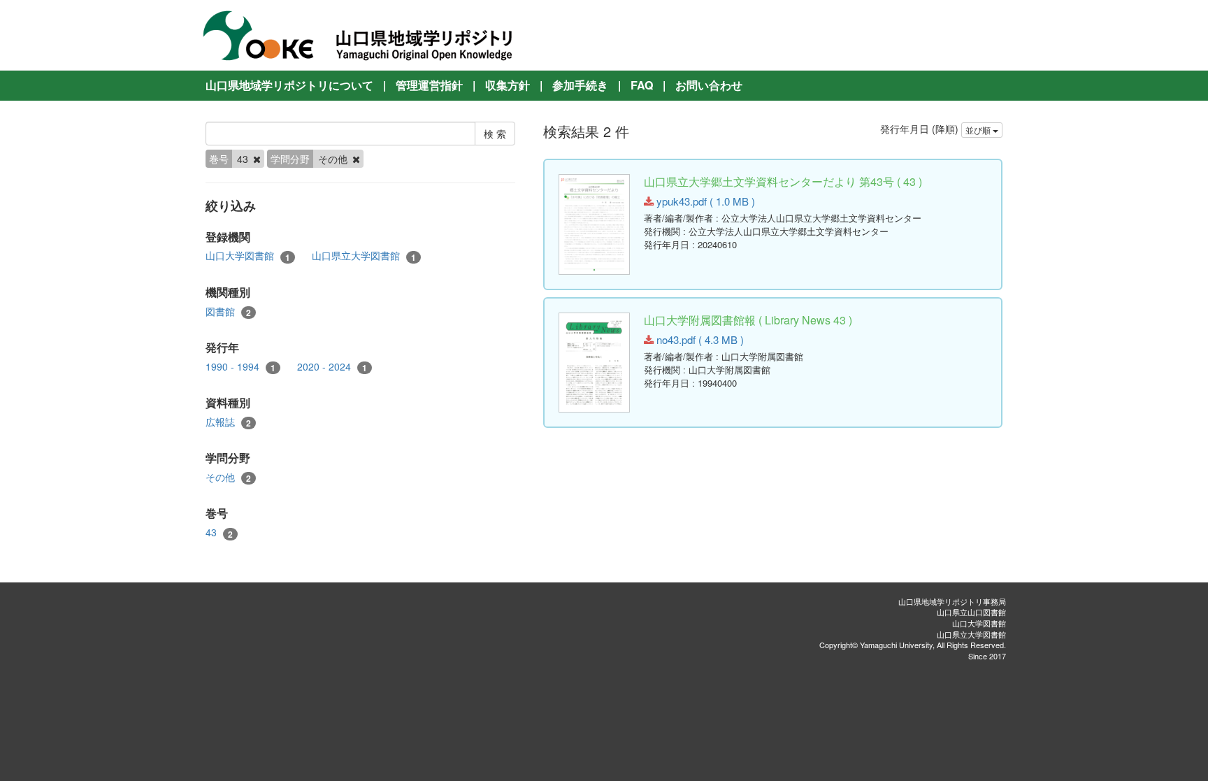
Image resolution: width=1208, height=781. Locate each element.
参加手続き (580, 85)
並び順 (979, 130)
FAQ (642, 85)
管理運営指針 (429, 85)
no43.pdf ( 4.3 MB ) (699, 339)
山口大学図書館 (248, 255)
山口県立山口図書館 (971, 611)
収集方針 (507, 85)
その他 (228, 477)
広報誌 (228, 422)
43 (219, 532)
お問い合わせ (708, 85)
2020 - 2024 (332, 366)
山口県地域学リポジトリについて (289, 85)
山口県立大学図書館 (364, 255)
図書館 (228, 311)
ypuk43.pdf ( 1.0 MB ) (704, 201)
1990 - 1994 (240, 366)
